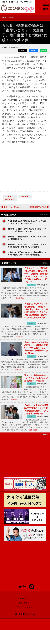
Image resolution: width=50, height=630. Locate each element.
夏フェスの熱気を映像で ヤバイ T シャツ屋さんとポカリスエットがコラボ (36, 378)
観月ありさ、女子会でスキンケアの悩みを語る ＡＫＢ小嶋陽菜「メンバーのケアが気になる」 (27, 253)
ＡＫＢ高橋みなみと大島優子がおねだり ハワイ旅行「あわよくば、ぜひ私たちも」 (27, 222)
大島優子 (9, 196)
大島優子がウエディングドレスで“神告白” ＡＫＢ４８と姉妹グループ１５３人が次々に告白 (27, 245)
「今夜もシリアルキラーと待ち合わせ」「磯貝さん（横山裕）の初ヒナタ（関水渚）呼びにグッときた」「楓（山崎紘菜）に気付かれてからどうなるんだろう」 (24, 312)
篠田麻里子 (9, 199)
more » (45, 435)
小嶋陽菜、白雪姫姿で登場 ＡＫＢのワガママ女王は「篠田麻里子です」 (27, 238)
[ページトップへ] (25, 589)
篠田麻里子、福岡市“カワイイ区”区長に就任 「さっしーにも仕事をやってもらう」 (27, 230)
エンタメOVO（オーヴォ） (17, 8)
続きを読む (20, 298)
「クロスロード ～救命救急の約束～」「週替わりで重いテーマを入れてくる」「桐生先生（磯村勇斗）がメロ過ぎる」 (36, 347)
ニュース (10, 17)
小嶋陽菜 (24, 196)
